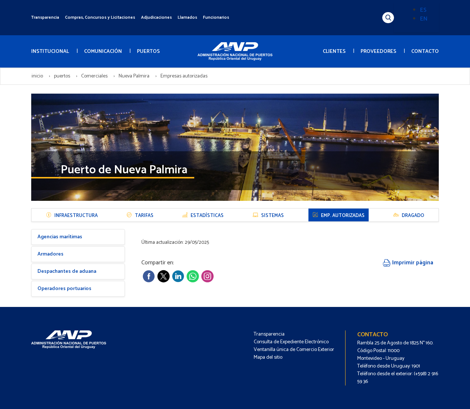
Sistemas (272, 216)
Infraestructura (76, 216)
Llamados (187, 17)
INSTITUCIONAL (50, 51)
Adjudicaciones (156, 17)
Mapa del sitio (268, 357)
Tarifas (144, 216)
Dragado (413, 216)
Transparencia (45, 17)
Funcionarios (216, 17)
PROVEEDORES (378, 51)
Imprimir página (412, 263)
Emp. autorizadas (343, 216)
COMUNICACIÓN (103, 51)
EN (423, 19)
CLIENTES (334, 51)
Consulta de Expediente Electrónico (291, 342)
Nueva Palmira (134, 76)
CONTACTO (425, 51)
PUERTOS (148, 51)
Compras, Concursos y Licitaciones (100, 17)
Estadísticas (207, 216)
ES (423, 10)
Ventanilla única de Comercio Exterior (294, 349)
